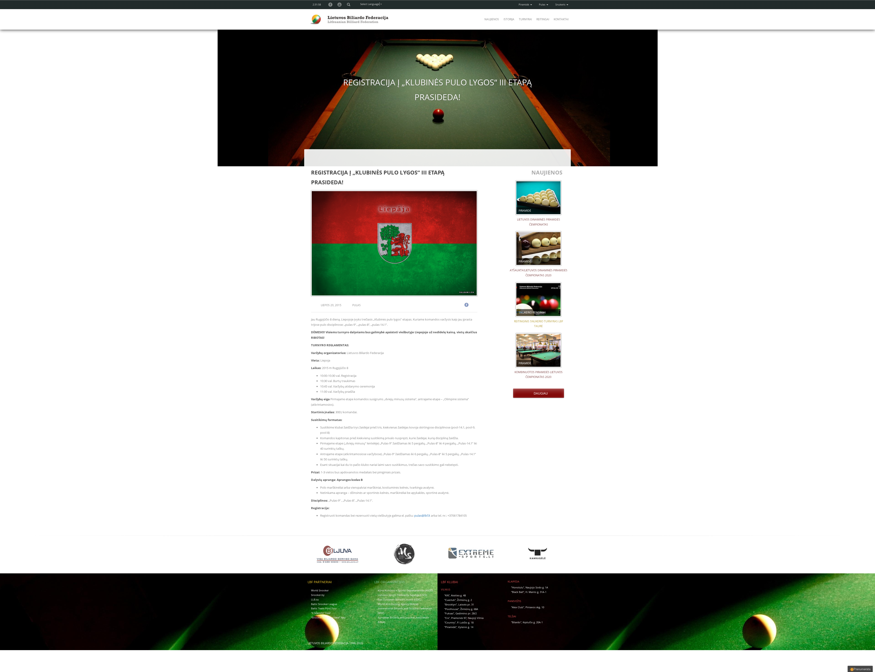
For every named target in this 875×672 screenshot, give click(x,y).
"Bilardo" (516, 622)
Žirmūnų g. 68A (469, 609)
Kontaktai (561, 19)
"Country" (450, 622)
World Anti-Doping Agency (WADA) (398, 604)
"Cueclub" (450, 600)
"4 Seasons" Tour (321, 613)
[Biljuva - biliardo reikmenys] (337, 554)
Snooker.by (317, 595)
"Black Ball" (517, 592)
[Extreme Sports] (471, 553)
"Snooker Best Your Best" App (328, 617)
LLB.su (315, 599)
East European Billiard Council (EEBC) (399, 599)
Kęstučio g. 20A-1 (533, 622)
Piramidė (524, 4)
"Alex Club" (517, 607)
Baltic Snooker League (324, 604)
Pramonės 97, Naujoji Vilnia (467, 618)
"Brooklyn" (450, 604)
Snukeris (560, 4)
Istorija (509, 19)
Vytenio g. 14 (465, 627)
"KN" (447, 595)
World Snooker (320, 590)
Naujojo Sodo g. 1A (536, 587)
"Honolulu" (517, 587)
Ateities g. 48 (458, 595)
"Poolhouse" (451, 609)
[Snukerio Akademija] (404, 554)
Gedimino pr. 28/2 (466, 613)
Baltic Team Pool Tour (324, 608)
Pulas (542, 4)
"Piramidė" (450, 627)
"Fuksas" (449, 613)
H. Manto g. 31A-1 (535, 592)
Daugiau (540, 393)
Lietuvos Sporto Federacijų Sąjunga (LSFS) (402, 595)
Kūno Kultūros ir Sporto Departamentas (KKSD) (405, 590)
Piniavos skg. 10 (534, 607)
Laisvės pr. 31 (466, 604)
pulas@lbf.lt (422, 515)
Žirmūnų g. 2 (464, 600)
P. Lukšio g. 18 (465, 622)
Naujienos (491, 19)
